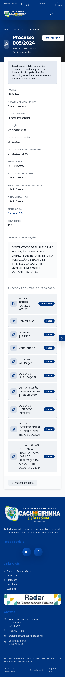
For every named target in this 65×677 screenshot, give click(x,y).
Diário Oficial (13, 575)
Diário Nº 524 (15, 213)
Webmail (11, 588)
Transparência (10, 4)
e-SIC (27, 3)
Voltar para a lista (24, 482)
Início (6, 29)
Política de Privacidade (9, 670)
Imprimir (55, 38)
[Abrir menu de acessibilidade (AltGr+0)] (62, 338)
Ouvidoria (42, 4)
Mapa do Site (52, 670)
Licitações (19, 29)
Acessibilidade (37, 670)
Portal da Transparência (19, 571)
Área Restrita (58, 3)
